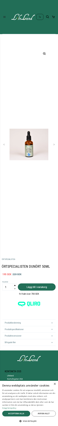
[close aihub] (39, 17)
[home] (23, 17)
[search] (47, 17)
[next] (54, 144)
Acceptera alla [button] (16, 413)
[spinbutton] (9, 287)
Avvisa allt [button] (44, 413)
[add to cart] (53, 17)
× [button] (55, 384)
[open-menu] (4, 17)
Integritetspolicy (9, 408)
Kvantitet (5, 282)
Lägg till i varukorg (37, 287)
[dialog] (29, 403)
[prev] (4, 144)
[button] (15, 285)
